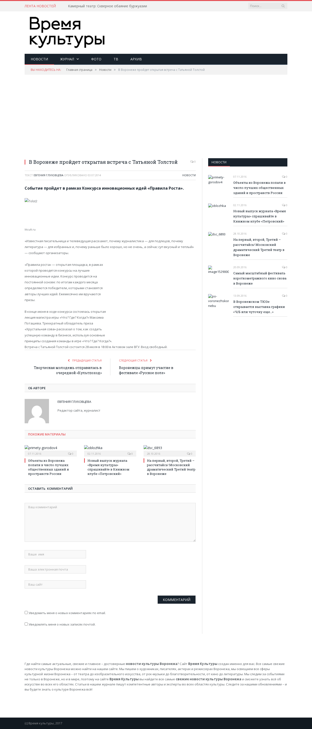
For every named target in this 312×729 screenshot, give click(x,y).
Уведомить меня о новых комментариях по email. (67, 613)
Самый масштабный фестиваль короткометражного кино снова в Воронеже (259, 278)
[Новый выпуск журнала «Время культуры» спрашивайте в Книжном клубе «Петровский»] (110, 450)
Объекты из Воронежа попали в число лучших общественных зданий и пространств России (48, 467)
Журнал (67, 59)
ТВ (116, 59)
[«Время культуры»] (67, 31)
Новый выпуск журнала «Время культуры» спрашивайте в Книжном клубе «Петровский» (108, 467)
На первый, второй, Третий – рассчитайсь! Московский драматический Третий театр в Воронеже (171, 467)
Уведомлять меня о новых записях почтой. (62, 624)
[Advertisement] (198, 27)
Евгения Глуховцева (48, 175)
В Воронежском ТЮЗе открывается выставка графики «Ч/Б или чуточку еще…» (259, 306)
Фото (96, 59)
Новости (39, 59)
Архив (136, 59)
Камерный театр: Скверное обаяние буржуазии (107, 6)
